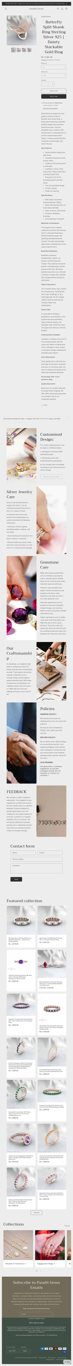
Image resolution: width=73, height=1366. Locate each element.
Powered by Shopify (32, 1357)
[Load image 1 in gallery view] (13, 50)
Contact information (61, 1359)
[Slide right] (34, 50)
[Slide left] (9, 50)
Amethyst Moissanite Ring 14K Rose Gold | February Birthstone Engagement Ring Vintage (20, 977)
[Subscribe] (51, 1314)
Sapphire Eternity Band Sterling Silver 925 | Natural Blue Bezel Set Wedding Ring (21, 1021)
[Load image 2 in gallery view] (19, 50)
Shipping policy (50, 1359)
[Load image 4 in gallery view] (29, 50)
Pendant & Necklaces (14, 1264)
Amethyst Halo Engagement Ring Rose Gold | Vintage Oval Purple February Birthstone (21, 1157)
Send (16, 879)
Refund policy (42, 1357)
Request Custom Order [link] (51, 476)
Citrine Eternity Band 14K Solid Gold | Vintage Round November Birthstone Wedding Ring (51, 1157)
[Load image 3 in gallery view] (24, 50)
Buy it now (54, 96)
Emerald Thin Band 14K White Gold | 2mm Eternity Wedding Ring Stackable (51, 1106)
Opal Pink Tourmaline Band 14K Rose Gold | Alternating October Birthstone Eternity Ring (51, 1194)
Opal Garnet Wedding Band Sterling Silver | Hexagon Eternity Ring (50, 939)
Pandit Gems (23, 1357)
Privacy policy (52, 1357)
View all (36, 1212)
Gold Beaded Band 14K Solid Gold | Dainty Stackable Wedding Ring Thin (51, 1070)
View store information (50, 108)
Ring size (44, 63)
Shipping (43, 60)
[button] (6, 9)
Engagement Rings (45, 1264)
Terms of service (62, 1357)
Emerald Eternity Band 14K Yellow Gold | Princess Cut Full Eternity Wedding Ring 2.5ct (20, 1113)
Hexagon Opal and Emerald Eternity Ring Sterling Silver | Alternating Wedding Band (20, 939)
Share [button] (45, 405)
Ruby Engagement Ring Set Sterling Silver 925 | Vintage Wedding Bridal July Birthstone (50, 983)
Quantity (43, 80)
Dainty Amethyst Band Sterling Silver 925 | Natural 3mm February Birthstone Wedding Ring (20, 1201)
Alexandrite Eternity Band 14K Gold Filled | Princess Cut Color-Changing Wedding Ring (51, 1027)
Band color (44, 72)
